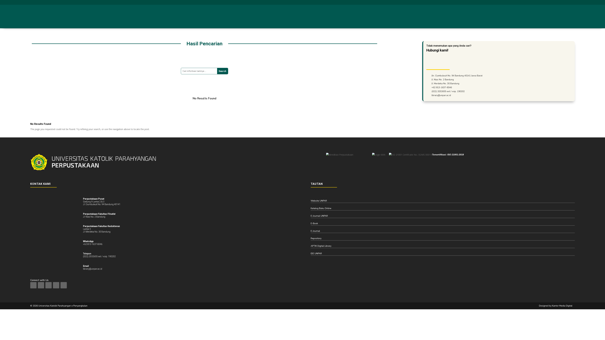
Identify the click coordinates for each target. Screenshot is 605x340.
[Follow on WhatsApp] (572, 2)
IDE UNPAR (316, 253)
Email (86, 266)
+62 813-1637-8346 (442, 87)
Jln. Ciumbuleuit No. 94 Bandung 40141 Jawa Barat (457, 75)
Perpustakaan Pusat (93, 199)
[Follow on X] (561, 2)
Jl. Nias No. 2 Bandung (443, 79)
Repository (316, 238)
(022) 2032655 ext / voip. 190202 (448, 91)
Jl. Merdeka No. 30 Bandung (445, 83)
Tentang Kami (466, 16)
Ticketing (551, 16)
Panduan (518, 16)
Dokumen (534, 16)
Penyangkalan (80, 305)
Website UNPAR (319, 200)
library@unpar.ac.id (535, 2)
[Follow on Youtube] (567, 2)
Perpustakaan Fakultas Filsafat (99, 214)
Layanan (485, 16)
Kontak (565, 16)
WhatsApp (88, 241)
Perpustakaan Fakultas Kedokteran (101, 226)
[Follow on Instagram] (555, 2)
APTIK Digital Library (321, 245)
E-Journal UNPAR (319, 215)
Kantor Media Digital (563, 305)
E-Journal (315, 231)
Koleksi (501, 16)
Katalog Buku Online (321, 208)
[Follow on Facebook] (550, 2)
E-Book (314, 223)
